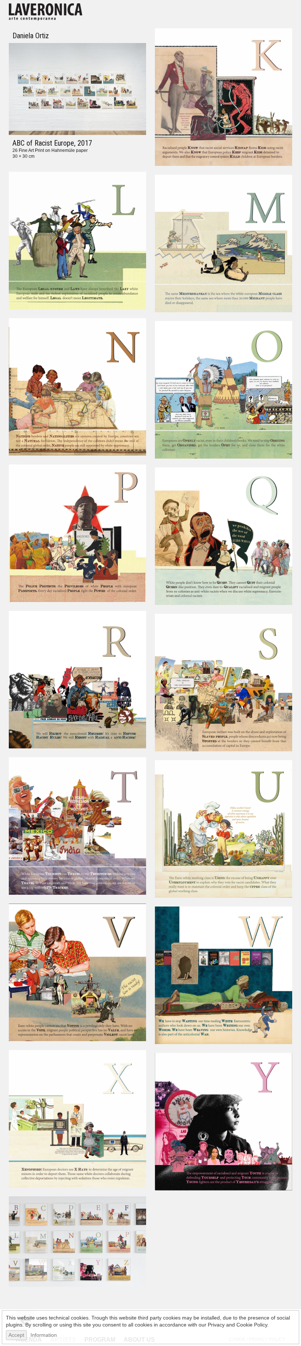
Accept (16, 1335)
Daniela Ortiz (30, 35)
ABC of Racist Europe (43, 143)
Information (43, 1335)
